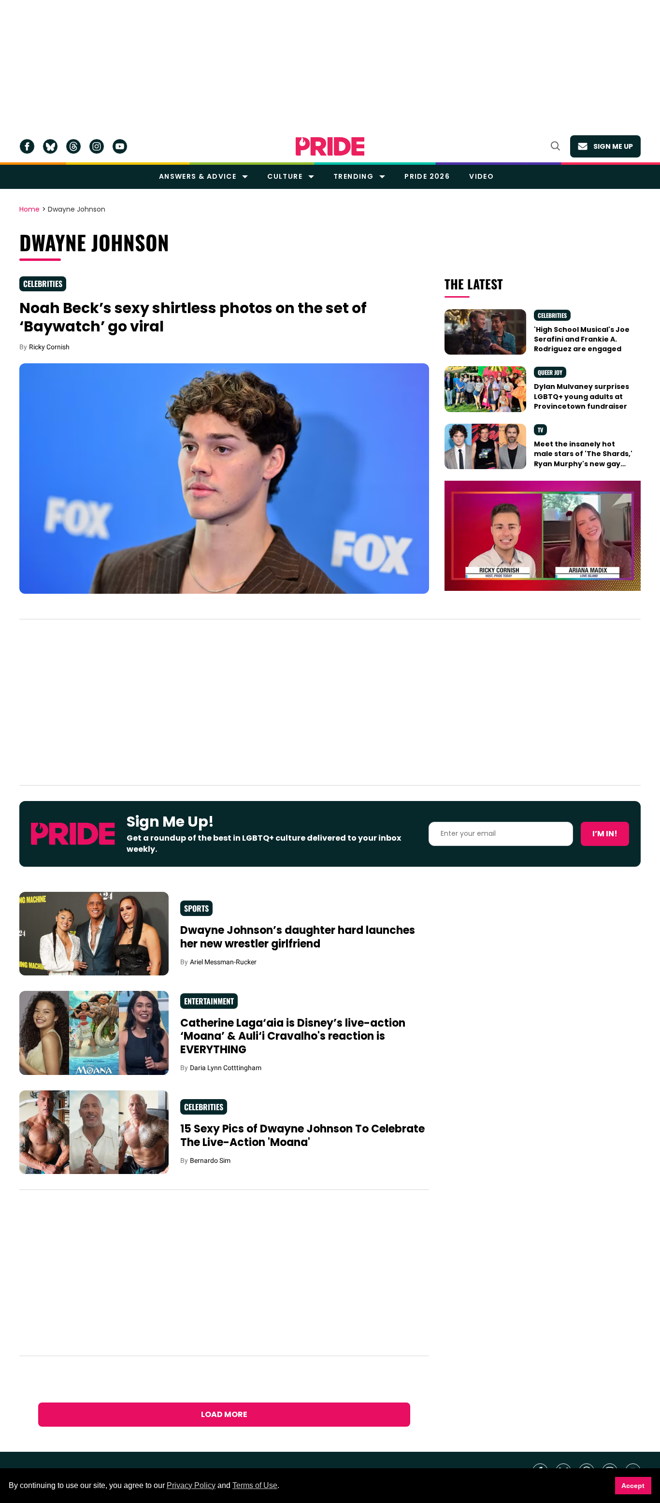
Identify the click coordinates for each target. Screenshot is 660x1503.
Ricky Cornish (49, 347)
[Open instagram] (96, 146)
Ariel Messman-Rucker (223, 962)
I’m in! (604, 833)
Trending (353, 176)
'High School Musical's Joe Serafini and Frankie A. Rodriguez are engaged (582, 339)
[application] (543, 536)
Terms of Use (254, 1485)
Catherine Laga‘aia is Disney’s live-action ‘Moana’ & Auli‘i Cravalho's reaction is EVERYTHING (292, 1036)
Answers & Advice (197, 176)
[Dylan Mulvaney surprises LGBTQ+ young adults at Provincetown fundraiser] (485, 388)
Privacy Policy (191, 1485)
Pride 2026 (427, 176)
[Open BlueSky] (50, 146)
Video (481, 176)
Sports (196, 908)
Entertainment (209, 1001)
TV (540, 430)
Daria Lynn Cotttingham (225, 1068)
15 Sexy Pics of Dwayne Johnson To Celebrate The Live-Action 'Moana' (302, 1135)
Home (29, 209)
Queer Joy (550, 372)
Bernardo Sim (210, 1160)
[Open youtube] (120, 146)
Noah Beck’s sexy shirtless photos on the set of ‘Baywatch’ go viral (193, 317)
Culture (284, 176)
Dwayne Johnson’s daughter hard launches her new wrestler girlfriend (297, 937)
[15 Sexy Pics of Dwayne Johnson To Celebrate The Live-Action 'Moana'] (94, 1131)
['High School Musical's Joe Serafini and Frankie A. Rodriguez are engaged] (485, 331)
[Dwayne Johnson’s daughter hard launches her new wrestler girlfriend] (94, 933)
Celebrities (42, 283)
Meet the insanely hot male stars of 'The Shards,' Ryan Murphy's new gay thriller (583, 458)
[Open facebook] (27, 146)
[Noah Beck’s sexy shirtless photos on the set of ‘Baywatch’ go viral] (224, 478)
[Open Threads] (73, 146)
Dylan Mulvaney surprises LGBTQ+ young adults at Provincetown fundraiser (581, 396)
